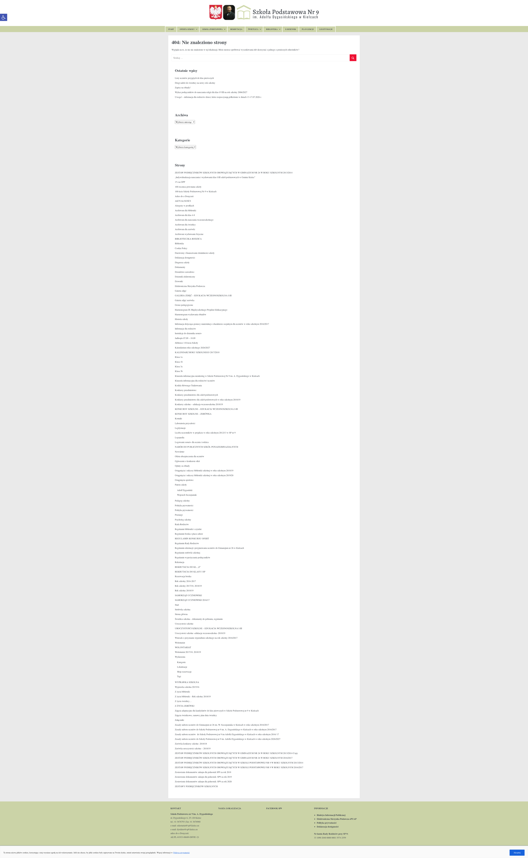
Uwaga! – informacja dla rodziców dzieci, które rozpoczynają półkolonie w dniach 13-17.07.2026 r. (218, 97)
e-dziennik (290, 29)
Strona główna (181, 614)
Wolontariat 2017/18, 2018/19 (188, 651)
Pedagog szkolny (182, 500)
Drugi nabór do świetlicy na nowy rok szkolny (195, 82)
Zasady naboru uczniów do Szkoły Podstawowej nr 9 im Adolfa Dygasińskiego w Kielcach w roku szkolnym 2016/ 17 (227, 734)
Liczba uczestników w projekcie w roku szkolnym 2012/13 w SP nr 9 (205, 432)
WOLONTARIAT (183, 647)
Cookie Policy (181, 248)
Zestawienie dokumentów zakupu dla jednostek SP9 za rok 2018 (203, 772)
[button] (3, 17)
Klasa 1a (178, 356)
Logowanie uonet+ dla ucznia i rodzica (192, 442)
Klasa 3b (179, 371)
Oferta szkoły (187, 29)
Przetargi (179, 514)
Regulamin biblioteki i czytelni (188, 529)
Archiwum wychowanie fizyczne (189, 234)
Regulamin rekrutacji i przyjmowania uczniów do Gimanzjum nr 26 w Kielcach (209, 547)
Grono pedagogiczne (184, 304)
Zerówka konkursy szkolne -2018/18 (191, 743)
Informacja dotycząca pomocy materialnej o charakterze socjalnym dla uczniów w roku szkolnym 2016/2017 (222, 323)
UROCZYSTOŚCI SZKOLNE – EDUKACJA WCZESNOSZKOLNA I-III (208, 628)
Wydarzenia (180, 656)
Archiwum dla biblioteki (185, 210)
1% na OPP (180, 181)
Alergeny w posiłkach (184, 205)
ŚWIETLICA (253, 29)
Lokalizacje (182, 666)
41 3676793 (179, 821)
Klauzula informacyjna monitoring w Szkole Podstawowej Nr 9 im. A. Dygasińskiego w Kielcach (217, 375)
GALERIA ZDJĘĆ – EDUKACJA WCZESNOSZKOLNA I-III (203, 295)
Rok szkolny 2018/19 (184, 590)
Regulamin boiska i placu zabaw (189, 533)
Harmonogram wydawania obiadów (190, 314)
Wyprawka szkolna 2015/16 (187, 686)
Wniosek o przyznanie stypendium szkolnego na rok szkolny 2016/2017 (206, 637)
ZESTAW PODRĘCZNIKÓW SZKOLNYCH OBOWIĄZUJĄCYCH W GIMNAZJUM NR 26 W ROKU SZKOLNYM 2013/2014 (233, 172)
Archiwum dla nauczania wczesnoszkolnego (194, 219)
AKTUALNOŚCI (183, 200)
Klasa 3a (178, 366)
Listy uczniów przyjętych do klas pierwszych (194, 78)
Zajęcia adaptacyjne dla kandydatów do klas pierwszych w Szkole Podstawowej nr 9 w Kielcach (217, 710)
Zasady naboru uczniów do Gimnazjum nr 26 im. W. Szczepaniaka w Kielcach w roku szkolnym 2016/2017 (222, 724)
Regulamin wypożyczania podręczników (192, 557)
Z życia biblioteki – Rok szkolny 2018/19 (193, 696)
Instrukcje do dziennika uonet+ (188, 333)
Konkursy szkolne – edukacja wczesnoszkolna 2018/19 (199, 404)
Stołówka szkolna (182, 609)
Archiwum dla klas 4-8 (185, 215)
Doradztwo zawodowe (184, 271)
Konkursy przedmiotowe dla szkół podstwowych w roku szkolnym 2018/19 (207, 399)
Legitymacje (326, 29)
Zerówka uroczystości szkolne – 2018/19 (193, 748)
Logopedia (179, 437)
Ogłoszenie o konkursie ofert (187, 461)
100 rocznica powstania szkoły (188, 186)
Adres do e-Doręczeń (184, 196)
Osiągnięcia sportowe (184, 479)
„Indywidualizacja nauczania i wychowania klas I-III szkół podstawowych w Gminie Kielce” (215, 177)
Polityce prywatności (181, 852)
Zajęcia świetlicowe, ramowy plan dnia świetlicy (196, 715)
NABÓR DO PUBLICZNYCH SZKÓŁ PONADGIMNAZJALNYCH (206, 446)
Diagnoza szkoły (182, 262)
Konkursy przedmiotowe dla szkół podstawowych (196, 394)
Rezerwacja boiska (183, 576)
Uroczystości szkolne (184, 623)
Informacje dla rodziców (185, 328)
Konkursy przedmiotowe (185, 390)
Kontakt (178, 418)
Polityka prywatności (184, 505)
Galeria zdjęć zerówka (184, 300)
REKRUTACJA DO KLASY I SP (190, 571)
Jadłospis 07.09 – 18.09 (185, 338)
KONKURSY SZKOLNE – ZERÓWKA (193, 413)
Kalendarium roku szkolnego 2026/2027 (192, 347)
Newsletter (179, 451)
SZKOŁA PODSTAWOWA (212, 29)
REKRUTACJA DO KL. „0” (188, 566)
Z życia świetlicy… (183, 701)
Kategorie (181, 662)
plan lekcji (308, 29)
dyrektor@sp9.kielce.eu (187, 829)
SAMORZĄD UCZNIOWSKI (188, 595)
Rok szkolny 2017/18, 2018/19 (188, 585)
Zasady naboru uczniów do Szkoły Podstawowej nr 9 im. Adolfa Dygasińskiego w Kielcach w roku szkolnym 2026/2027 (227, 738)
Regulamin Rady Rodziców (187, 543)
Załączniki (179, 719)
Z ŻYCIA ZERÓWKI (184, 705)
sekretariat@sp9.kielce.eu (188, 825)
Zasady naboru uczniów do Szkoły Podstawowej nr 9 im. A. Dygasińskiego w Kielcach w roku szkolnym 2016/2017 (226, 729)
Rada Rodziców (182, 524)
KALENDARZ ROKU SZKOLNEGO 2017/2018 (197, 352)
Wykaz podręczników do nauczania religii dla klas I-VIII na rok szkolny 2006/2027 (211, 92)
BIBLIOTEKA (272, 29)
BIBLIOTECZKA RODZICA (188, 238)
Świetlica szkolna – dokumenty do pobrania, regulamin (199, 618)
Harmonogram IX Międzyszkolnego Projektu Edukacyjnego (201, 309)
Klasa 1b (179, 361)
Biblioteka (179, 243)
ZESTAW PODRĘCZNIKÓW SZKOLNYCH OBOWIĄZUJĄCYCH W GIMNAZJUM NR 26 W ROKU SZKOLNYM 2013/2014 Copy (236, 753)
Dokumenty (180, 267)
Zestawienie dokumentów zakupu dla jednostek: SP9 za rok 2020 (203, 781)
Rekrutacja (236, 29)
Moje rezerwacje (184, 671)
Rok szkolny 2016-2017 (185, 581)
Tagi (179, 676)
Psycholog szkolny (183, 519)
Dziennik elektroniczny (185, 276)
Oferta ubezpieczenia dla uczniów (189, 456)
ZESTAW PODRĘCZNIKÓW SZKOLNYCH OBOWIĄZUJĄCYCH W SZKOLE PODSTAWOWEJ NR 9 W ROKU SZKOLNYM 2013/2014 (239, 762)
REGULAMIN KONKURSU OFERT (192, 538)
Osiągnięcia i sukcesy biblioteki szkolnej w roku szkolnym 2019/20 (204, 475)
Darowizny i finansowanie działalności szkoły (195, 252)
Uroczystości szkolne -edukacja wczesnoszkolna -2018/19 (200, 633)
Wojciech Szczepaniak (187, 494)
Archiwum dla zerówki (185, 229)
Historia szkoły (181, 319)
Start (171, 29)
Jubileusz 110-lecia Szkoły (186, 342)
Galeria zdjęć (180, 290)
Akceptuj (517, 852)
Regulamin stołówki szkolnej (187, 552)
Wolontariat (180, 642)
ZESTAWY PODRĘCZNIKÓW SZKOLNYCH (196, 786)
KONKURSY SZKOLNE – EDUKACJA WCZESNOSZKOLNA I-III (206, 408)
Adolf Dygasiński (184, 490)
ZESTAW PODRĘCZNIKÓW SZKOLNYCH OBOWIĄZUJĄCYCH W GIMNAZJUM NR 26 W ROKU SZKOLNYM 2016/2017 (233, 757)
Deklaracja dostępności (185, 257)
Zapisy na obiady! (183, 87)
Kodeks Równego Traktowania (188, 385)
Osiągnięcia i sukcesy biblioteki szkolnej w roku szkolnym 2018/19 (204, 470)
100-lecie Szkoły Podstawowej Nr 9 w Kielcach (195, 191)
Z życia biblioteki (182, 691)
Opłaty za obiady (182, 465)
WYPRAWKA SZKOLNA (187, 682)
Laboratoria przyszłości (185, 423)
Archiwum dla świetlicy (185, 224)
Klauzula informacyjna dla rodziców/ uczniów (195, 380)
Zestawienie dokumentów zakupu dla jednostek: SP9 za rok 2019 (203, 776)
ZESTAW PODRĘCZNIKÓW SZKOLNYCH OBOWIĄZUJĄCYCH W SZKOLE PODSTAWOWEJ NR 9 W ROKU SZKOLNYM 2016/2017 (239, 767)
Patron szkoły (181, 484)
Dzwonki (179, 281)
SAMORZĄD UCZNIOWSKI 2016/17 (192, 599)
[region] (264, 852)
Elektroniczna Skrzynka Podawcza (190, 286)
